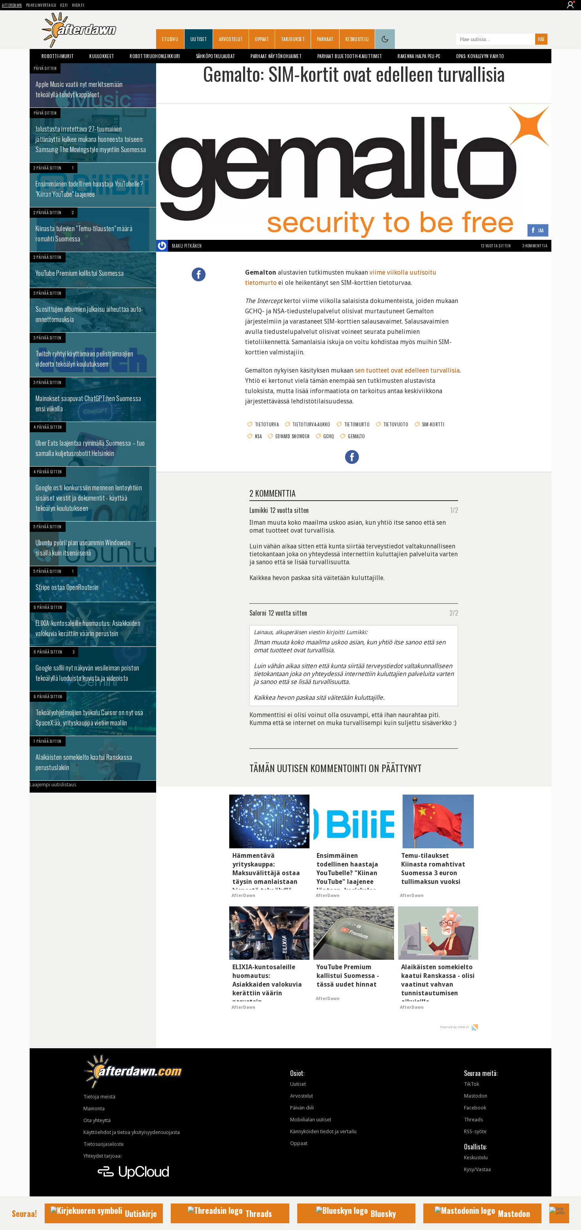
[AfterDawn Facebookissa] (448, 40)
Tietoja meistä (99, 1097)
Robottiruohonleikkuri (155, 56)
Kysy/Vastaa (477, 1169)
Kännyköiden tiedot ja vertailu (323, 1131)
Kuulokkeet (101, 56)
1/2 (454, 509)
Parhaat (325, 39)
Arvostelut (231, 39)
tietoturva (267, 424)
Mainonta (94, 1108)
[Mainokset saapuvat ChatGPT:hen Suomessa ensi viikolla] (93, 399)
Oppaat (262, 39)
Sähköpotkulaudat (215, 56)
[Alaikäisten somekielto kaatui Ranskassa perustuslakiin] (93, 758)
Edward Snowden (292, 436)
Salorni (257, 612)
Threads (473, 1120)
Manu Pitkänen (187, 246)
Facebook (475, 1108)
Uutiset (199, 39)
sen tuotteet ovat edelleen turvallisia (407, 370)
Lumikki (258, 509)
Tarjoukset (293, 39)
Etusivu (170, 39)
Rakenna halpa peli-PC (419, 56)
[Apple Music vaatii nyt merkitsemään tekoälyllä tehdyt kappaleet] (93, 85)
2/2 (453, 612)
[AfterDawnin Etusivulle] (79, 30)
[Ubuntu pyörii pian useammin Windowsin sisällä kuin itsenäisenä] (93, 544)
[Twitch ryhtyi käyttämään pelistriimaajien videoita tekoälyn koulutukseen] (93, 355)
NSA (258, 436)
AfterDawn (12, 5)
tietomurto (357, 424)
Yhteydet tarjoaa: (102, 1156)
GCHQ (328, 436)
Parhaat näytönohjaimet (276, 56)
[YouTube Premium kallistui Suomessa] (93, 270)
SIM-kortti (433, 424)
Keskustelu (357, 39)
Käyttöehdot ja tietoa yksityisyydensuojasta (131, 1132)
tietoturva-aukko (311, 424)
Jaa (541, 230)
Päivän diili (302, 1108)
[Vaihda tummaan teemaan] (385, 39)
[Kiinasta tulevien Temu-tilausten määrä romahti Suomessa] (93, 229)
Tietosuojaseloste (103, 1144)
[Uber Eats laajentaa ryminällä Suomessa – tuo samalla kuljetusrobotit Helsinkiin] (93, 444)
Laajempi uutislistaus (53, 784)
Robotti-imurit (58, 56)
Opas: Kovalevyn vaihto (480, 56)
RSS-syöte (475, 1131)
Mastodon (475, 1096)
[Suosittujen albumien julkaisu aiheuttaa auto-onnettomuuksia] (93, 310)
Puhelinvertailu (41, 5)
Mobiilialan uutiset (310, 1120)
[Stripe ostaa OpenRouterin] (93, 584)
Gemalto (356, 436)
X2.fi (64, 5)
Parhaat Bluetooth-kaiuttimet (349, 56)
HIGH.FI (78, 5)
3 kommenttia (535, 246)
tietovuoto (395, 424)
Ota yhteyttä (97, 1120)
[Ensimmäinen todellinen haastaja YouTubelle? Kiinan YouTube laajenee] (93, 185)
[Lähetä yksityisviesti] (211, 246)
